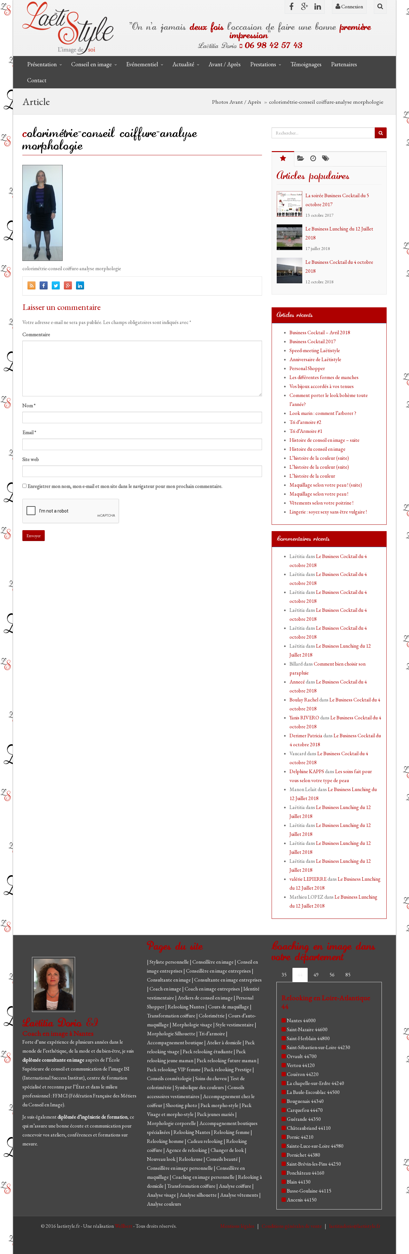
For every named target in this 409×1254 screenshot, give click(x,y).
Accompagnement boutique (175, 1042)
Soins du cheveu (211, 1078)
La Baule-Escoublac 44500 (313, 1092)
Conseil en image (91, 64)
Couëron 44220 (303, 1074)
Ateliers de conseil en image (206, 997)
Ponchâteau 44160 (305, 1172)
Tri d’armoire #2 (305, 422)
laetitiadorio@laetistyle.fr (354, 1226)
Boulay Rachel (303, 699)
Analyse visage (162, 1195)
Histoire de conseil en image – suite (324, 440)
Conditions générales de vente (292, 1226)
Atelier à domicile (225, 1042)
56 (332, 974)
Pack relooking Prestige (228, 1069)
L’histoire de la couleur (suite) (319, 458)
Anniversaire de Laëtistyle (315, 359)
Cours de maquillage (229, 1006)
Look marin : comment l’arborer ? (322, 413)
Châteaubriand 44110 (309, 1128)
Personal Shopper (307, 368)
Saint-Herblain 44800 (308, 1038)
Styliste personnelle (170, 962)
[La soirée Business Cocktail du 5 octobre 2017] (291, 204)
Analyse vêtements (239, 1195)
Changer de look (228, 1150)
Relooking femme (232, 1132)
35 (284, 974)
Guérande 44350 (304, 1119)
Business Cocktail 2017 (312, 341)
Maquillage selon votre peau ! (318, 493)
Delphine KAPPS (306, 771)
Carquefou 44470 (305, 1110)
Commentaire (36, 334)
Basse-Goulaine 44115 (309, 1190)
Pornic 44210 (300, 1137)
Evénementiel (142, 64)
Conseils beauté (222, 1159)
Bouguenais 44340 (305, 1101)
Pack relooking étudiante (208, 1051)
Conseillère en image (213, 962)
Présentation (42, 64)
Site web (30, 459)
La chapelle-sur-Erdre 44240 (315, 1083)
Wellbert (124, 1226)
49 (316, 974)
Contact (36, 80)
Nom (28, 405)
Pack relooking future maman (227, 1060)
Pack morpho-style (220, 1105)
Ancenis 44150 (302, 1199)
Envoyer (34, 535)
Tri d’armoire (212, 1033)
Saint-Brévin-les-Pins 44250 (314, 1164)
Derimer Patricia (305, 735)
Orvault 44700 (302, 1056)
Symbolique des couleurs (200, 1087)
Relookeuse (191, 1159)
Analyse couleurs (164, 1204)
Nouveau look (161, 1159)
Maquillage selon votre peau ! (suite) (325, 484)
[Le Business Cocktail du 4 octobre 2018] (291, 270)
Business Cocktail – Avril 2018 (319, 332)
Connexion (351, 6)
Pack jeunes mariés (216, 1114)
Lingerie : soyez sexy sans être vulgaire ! (328, 511)
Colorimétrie (212, 1015)
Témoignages (305, 64)
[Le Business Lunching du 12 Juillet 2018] (291, 237)
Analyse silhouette (199, 1195)
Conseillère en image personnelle (180, 1168)
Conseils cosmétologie (170, 1078)
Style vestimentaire (235, 1024)
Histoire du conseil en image (317, 449)
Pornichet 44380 (303, 1155)
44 (300, 974)
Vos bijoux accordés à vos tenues (321, 386)
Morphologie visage (192, 1024)
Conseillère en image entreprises (218, 970)
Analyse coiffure (235, 1186)
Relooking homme (166, 1141)
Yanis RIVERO (304, 717)
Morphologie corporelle (172, 1123)
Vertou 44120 (301, 1065)
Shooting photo (182, 1105)
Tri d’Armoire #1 (305, 431)
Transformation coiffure (171, 1015)
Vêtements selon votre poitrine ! (321, 502)
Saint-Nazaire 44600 (307, 1029)
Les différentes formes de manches (324, 377)
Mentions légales (237, 1226)
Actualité (183, 64)
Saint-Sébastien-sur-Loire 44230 (318, 1047)
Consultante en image (169, 979)
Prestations (263, 64)
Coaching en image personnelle (203, 1177)
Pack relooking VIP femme (174, 1069)
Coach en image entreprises (212, 988)
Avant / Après (225, 64)
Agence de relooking (187, 1150)
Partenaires (344, 64)
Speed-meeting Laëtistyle (314, 350)
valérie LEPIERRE (308, 879)
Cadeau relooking (205, 1141)
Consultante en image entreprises (228, 979)
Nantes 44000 (301, 1020)
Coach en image (166, 988)
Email (29, 432)
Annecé (297, 681)
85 (348, 974)
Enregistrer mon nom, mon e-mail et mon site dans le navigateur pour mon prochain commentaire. (124, 486)
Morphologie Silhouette (171, 1033)
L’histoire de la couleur (312, 476)
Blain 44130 (299, 1181)
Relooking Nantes (186, 1006)
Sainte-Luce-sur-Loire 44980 (315, 1146)
